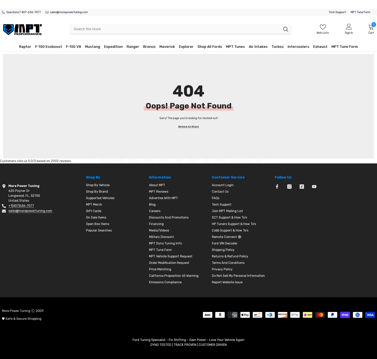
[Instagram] (289, 186)
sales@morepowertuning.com (69, 12)
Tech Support (337, 12)
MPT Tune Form (360, 12)
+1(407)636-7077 (21, 206)
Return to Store (188, 126)
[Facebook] (277, 186)
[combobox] (175, 29)
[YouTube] (314, 186)
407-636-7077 (31, 12)
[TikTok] (302, 186)
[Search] (180, 29)
